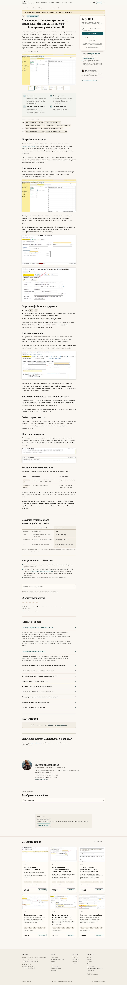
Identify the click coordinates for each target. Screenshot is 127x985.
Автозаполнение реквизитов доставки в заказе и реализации (89, 869)
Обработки (35, 8)
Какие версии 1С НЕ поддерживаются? (35, 681)
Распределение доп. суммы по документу (32, 868)
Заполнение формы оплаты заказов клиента (61, 916)
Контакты (89, 961)
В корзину (93, 40)
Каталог (38, 2)
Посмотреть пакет (43, 825)
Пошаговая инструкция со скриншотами (42, 571)
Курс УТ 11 (58, 2)
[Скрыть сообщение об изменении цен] (104, 12)
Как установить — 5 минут (90, 80)
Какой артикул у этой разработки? (33, 707)
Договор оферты (91, 966)
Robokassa (31, 146)
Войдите (24, 611)
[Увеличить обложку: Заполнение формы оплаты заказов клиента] (63, 901)
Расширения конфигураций (57, 959)
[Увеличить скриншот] (49, 69)
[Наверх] (123, 977)
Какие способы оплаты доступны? (33, 652)
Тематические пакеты (56, 968)
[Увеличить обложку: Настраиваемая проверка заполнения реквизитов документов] (63, 854)
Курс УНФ (64, 2)
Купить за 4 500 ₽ (92, 33)
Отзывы (70, 2)
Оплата (89, 957)
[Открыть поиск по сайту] (90, 2)
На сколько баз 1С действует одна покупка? (37, 686)
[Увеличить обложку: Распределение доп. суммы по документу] (35, 854)
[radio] (23, 602)
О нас (88, 963)
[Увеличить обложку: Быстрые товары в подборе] (92, 901)
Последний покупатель (33, 915)
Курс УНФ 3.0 (76, 959)
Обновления (54, 970)
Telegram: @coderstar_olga (28, 968)
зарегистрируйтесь (61, 725)
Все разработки (55, 957)
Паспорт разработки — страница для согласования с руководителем (40, 591)
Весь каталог (98, 842)
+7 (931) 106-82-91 (26, 964)
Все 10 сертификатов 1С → (41, 779)
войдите (50, 725)
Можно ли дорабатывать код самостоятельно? (38, 692)
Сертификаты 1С (91, 970)
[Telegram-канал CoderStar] (94, 2)
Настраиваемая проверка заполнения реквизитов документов (61, 869)
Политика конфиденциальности (95, 968)
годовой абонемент (36, 743)
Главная (24, 8)
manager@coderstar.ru (88, 58)
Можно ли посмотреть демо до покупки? (36, 702)
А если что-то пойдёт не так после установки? (38, 671)
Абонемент (44, 2)
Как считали (84, 26)
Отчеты (52, 963)
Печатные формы (55, 966)
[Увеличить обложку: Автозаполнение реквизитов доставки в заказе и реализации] (92, 854)
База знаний (51, 2)
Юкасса (24, 146)
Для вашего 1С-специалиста (33, 587)
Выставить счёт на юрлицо (93, 37)
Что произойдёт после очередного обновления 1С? (39, 676)
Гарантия (89, 959)
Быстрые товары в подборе (91, 915)
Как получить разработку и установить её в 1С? (38, 627)
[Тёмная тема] (103, 2)
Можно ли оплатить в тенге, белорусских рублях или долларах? (43, 666)
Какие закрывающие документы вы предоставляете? (40, 697)
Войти (98, 2)
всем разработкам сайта (94, 53)
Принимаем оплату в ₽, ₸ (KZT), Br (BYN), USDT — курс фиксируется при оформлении (92, 74)
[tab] (31, 88)
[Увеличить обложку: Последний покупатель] (35, 901)
